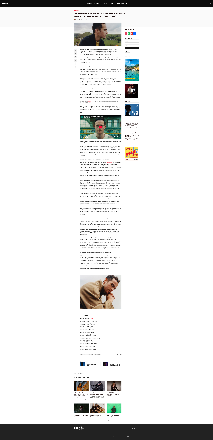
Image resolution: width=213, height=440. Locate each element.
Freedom (90, 101)
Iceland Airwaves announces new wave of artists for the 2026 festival (131, 139)
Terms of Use (102, 436)
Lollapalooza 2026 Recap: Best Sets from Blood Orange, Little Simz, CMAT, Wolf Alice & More (131, 124)
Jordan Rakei (93, 52)
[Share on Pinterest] (75, 57)
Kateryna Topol (79, 19)
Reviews (105, 3)
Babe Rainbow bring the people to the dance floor (132, 136)
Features (88, 3)
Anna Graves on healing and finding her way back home (81, 416)
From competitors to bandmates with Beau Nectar (97, 416)
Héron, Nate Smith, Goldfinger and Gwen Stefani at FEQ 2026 (132, 133)
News (112, 3)
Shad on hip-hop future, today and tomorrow (113, 416)
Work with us (87, 436)
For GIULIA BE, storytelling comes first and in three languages (113, 394)
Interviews (97, 3)
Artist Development (122, 3)
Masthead (95, 436)
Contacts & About (78, 436)
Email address (127, 45)
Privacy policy (111, 436)
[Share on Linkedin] (75, 60)
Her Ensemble (109, 162)
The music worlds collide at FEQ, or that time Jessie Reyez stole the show (132, 128)
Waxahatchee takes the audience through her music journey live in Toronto (115, 365)
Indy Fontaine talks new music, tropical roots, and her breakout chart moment (81, 394)
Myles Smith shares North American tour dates (91, 364)
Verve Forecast (99, 88)
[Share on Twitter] (75, 53)
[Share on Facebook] (75, 50)
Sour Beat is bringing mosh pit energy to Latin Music (97, 393)
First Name (127, 41)
